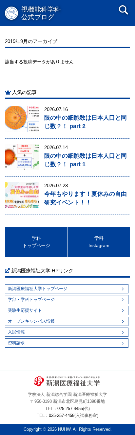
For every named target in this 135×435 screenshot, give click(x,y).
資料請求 (16, 342)
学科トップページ (36, 242)
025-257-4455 (70, 408)
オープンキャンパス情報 (31, 321)
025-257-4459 (61, 415)
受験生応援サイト (25, 310)
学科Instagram (98, 242)
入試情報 (16, 332)
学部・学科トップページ (31, 299)
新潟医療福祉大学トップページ (38, 288)
